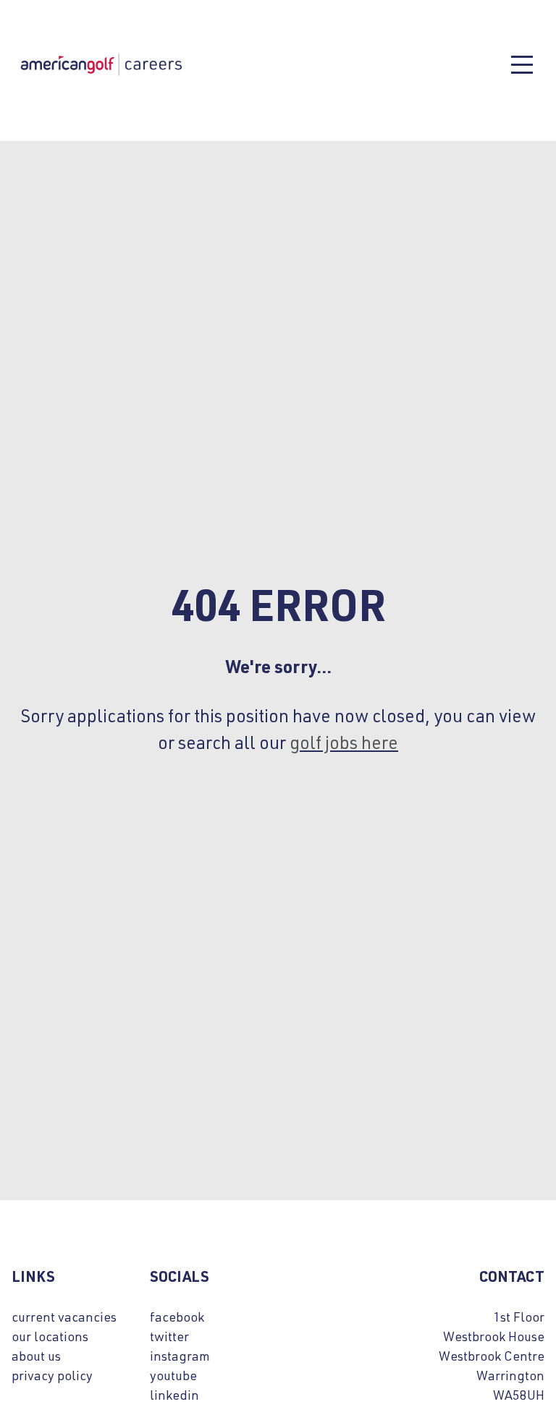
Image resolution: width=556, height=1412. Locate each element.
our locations (50, 1336)
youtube (173, 1375)
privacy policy (52, 1375)
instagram (180, 1355)
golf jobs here (344, 741)
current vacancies (64, 1316)
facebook (177, 1316)
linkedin (174, 1394)
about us (36, 1355)
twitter (169, 1336)
